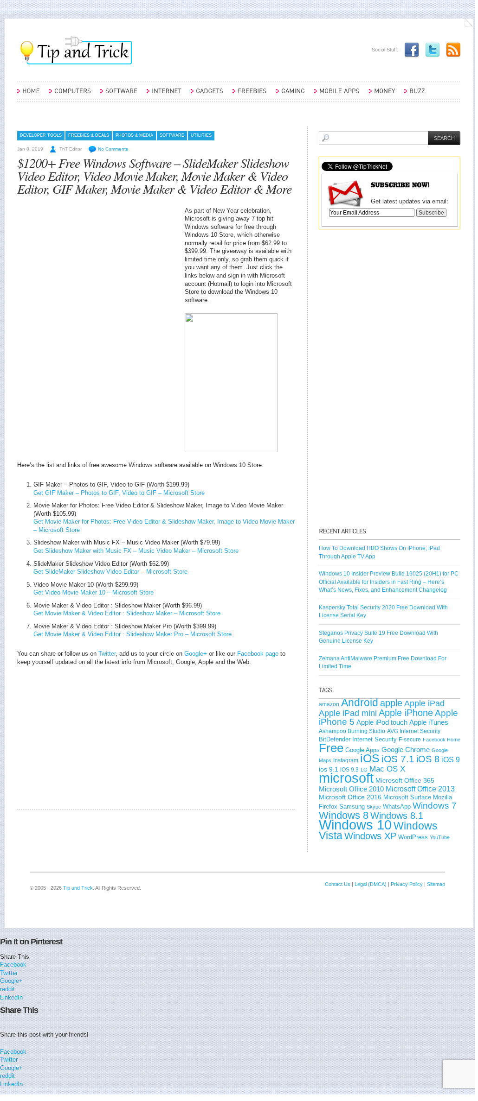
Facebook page (257, 653)
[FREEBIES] (250, 95)
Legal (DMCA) (371, 884)
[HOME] (28, 95)
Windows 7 (435, 805)
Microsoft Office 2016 (350, 797)
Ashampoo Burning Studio (352, 731)
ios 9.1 (328, 769)
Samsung (352, 806)
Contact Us (337, 884)
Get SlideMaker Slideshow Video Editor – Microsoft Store (110, 571)
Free (331, 748)
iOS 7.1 (397, 759)
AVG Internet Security (413, 731)
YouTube (440, 837)
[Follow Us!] (430, 49)
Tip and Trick (78, 888)
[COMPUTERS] (70, 95)
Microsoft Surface (407, 797)
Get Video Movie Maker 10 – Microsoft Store (93, 592)
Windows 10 (355, 824)
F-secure (410, 739)
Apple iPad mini (348, 713)
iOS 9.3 (349, 769)
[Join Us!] (409, 49)
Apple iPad (424, 703)
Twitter (107, 653)
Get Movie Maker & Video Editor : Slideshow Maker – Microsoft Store (126, 613)
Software (172, 135)
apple (391, 703)
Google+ (195, 653)
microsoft (346, 777)
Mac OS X (387, 769)
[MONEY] (382, 95)
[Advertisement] (95, 271)
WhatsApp (397, 806)
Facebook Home (441, 739)
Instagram (345, 760)
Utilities (201, 135)
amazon (329, 704)
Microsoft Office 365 (404, 780)
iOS (370, 758)
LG (364, 769)
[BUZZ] (414, 95)
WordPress (413, 837)
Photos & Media (134, 135)
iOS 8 (427, 759)
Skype (374, 807)
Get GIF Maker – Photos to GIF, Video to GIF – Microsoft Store (119, 492)
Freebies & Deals (88, 135)
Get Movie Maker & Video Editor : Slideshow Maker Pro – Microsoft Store (132, 634)
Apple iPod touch (381, 722)
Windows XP (370, 836)
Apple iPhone (406, 713)
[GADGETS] (207, 95)
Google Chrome (405, 749)
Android (359, 702)
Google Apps (362, 750)
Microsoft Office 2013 (420, 789)
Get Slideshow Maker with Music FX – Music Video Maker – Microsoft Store (136, 550)
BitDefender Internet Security (358, 739)
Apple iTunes (428, 722)
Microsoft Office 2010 (351, 789)
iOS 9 (450, 759)
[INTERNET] (164, 95)
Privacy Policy (407, 884)
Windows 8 (343, 815)
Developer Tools (41, 135)
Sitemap (436, 884)
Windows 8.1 (396, 815)
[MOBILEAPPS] (337, 95)
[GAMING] (290, 95)
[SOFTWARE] (118, 95)
